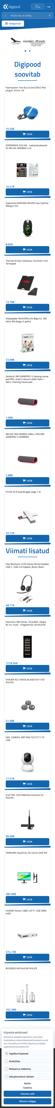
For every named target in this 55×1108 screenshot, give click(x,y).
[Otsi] (49, 15)
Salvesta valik (27, 1093)
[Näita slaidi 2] (29, 50)
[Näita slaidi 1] (25, 50)
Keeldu (27, 1083)
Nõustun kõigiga (27, 1101)
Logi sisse (49, 6)
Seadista (27, 1087)
